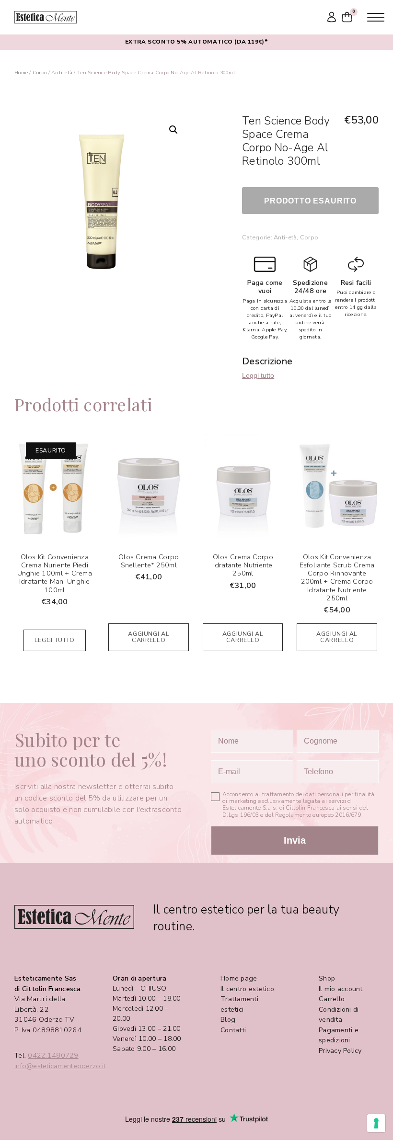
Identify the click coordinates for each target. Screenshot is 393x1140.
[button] (173, 129)
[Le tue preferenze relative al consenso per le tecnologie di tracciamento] (376, 1123)
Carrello (332, 999)
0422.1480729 (53, 1055)
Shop (327, 978)
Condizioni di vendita (339, 1015)
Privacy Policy (340, 1050)
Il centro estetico (247, 988)
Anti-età (61, 72)
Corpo (39, 72)
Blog (227, 1019)
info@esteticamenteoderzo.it (59, 1066)
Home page (238, 978)
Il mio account (341, 988)
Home (21, 72)
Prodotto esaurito (310, 200)
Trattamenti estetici (239, 1004)
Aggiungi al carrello (148, 637)
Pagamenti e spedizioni (338, 1035)
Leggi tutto (258, 375)
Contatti (233, 1030)
